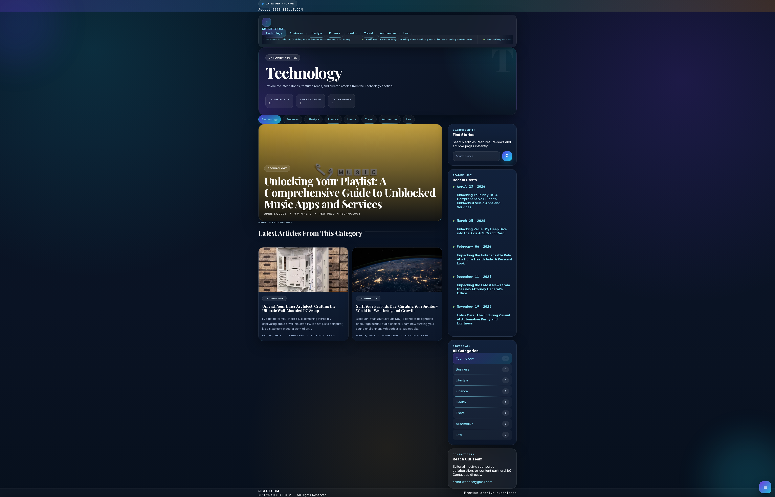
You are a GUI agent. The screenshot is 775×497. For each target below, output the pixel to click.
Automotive (388, 33)
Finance (335, 33)
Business (296, 33)
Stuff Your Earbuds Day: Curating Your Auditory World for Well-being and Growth (347, 39)
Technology (274, 33)
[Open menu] (765, 487)
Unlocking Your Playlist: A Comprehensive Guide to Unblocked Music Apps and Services (473, 39)
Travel (369, 33)
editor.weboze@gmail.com (472, 482)
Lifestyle (316, 33)
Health (352, 33)
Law (405, 33)
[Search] (507, 156)
